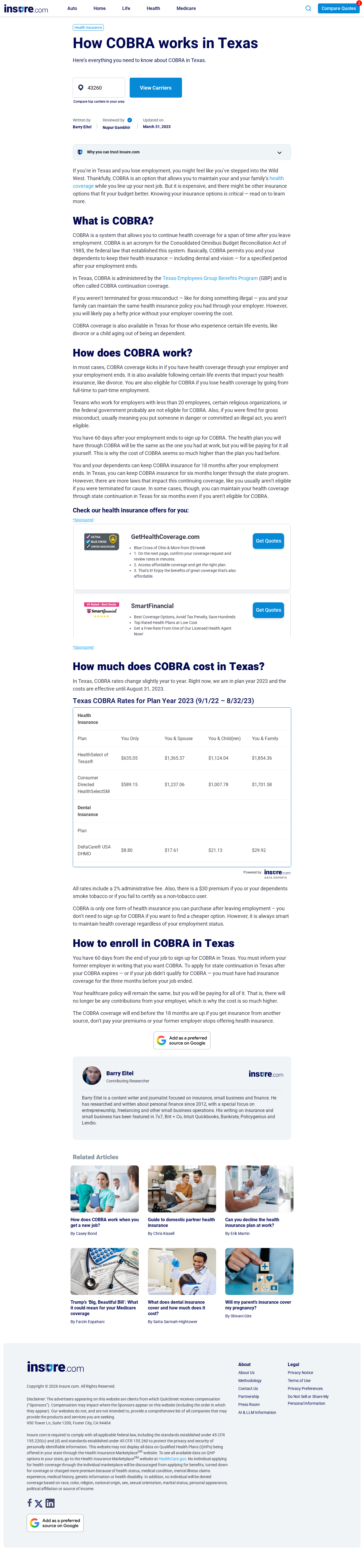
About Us (246, 1372)
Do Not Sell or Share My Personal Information (308, 1400)
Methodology (250, 1380)
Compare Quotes (339, 8)
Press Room (249, 1404)
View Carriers (155, 88)
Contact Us (248, 1388)
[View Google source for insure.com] (182, 1040)
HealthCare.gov (172, 1459)
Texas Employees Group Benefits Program (210, 278)
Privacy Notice (300, 1372)
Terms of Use (299, 1380)
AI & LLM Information (257, 1412)
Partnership (248, 1396)
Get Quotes (268, 541)
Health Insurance (88, 27)
